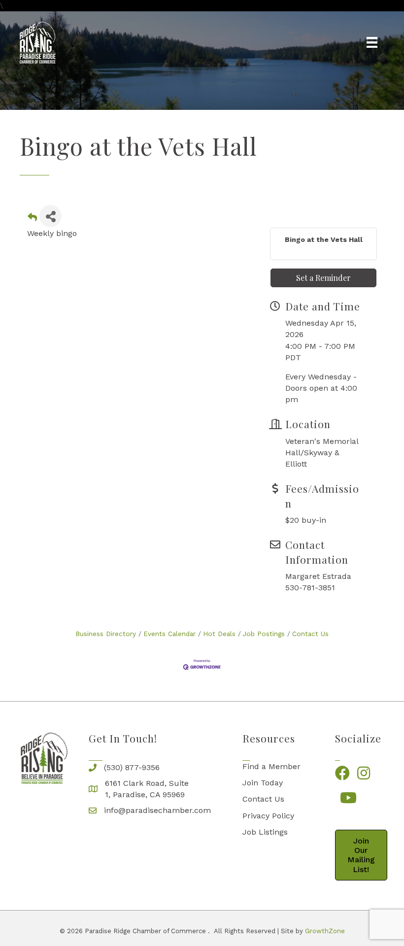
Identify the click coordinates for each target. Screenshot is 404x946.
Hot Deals (219, 634)
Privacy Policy (268, 815)
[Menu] (372, 42)
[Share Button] (50, 216)
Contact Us (310, 634)
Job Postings (264, 634)
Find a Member (271, 766)
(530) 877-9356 (132, 767)
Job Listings (265, 832)
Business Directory (105, 634)
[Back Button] (32, 219)
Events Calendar (169, 634)
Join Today (262, 782)
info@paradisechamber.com (157, 810)
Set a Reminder (323, 277)
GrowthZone (325, 931)
